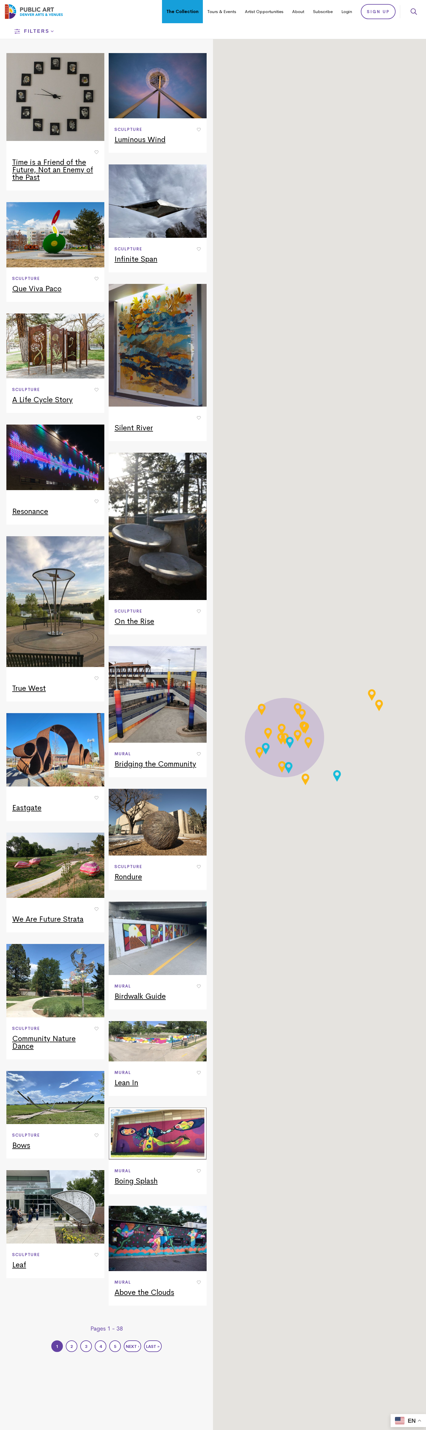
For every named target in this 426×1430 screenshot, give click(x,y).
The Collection (182, 11)
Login (346, 11)
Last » (153, 1346)
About (298, 11)
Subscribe (323, 11)
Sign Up (378, 11)
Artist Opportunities (264, 11)
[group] (55, 122)
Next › (132, 1346)
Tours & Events (221, 11)
